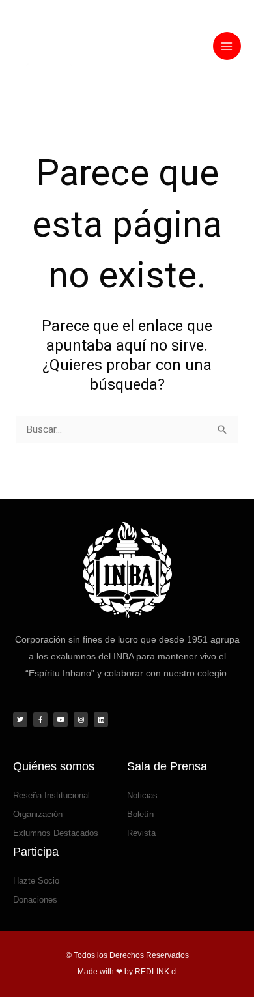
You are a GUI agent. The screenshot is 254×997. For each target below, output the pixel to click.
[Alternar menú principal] (227, 46)
